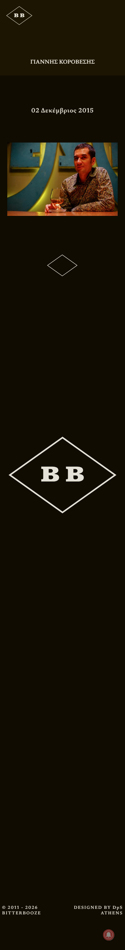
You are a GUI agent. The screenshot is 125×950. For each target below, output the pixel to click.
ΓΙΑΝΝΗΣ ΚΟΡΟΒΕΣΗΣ (62, 61)
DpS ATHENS (112, 910)
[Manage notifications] (108, 934)
